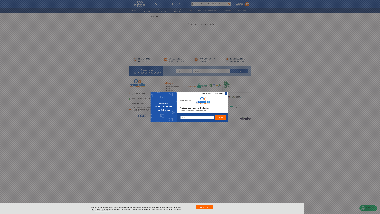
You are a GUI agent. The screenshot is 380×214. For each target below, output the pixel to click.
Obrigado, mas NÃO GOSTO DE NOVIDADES (212, 93)
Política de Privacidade (102, 211)
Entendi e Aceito (204, 207)
